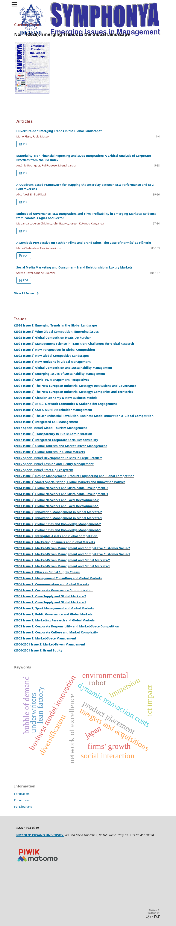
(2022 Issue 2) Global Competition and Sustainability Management (63, 368)
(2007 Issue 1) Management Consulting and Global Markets (58, 578)
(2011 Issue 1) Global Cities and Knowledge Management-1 (57, 530)
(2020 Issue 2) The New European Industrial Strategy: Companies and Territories (73, 392)
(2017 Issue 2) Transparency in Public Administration (53, 434)
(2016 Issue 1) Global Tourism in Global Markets (49, 452)
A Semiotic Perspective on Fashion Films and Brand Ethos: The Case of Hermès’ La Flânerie (83, 243)
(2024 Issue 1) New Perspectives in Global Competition (54, 350)
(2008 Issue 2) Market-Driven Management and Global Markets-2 (62, 560)
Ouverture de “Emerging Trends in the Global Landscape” (59, 131)
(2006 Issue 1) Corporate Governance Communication (53, 590)
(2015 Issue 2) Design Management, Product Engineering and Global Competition (74, 476)
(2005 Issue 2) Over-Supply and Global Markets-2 (50, 596)
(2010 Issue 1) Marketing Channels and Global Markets (54, 542)
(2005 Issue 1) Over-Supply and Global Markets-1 (50, 602)
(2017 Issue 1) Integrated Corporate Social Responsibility (56, 440)
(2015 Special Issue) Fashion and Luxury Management (54, 464)
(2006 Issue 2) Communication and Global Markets (51, 584)
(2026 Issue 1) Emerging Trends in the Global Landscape (56, 325)
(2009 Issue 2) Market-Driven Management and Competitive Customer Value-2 (72, 548)
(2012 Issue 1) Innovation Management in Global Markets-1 (58, 518)
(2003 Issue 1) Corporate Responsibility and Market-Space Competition (66, 626)
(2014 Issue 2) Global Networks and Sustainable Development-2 (61, 488)
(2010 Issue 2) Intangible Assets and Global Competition (56, 536)
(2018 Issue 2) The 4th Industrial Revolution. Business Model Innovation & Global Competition (83, 416)
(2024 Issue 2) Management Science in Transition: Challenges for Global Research (74, 344)
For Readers (21, 794)
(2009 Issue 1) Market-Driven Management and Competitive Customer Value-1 (72, 554)
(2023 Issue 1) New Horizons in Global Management (52, 362)
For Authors (21, 800)
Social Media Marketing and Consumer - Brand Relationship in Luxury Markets (74, 267)
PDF (25, 144)
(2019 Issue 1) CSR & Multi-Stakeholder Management (53, 410)
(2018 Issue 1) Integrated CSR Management (46, 422)
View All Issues (24, 293)
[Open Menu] (14, 4)
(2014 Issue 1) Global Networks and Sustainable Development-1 (61, 494)
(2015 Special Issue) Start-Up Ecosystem (43, 470)
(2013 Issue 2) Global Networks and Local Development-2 (56, 500)
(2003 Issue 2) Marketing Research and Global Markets (54, 620)
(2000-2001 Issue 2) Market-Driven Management (49, 644)
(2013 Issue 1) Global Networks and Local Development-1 (56, 506)
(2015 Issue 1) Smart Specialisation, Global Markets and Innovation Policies (69, 482)
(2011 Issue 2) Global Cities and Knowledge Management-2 (57, 524)
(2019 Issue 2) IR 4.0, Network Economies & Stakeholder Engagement (65, 404)
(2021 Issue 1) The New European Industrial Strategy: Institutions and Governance (75, 386)
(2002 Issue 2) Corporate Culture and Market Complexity (56, 632)
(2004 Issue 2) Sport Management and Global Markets (54, 608)
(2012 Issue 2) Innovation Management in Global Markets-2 (58, 512)
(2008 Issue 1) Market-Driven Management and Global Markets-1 (62, 566)
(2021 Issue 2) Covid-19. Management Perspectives (51, 380)
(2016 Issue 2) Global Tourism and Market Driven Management (60, 446)
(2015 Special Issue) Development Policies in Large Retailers (58, 458)
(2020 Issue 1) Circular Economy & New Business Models (55, 398)
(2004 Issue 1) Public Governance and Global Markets (53, 614)
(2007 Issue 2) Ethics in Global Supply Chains (47, 572)
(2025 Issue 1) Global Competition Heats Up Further (52, 338)
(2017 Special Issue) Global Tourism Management (50, 428)
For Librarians (23, 807)
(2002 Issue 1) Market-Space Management (45, 638)
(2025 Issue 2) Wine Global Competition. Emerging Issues (56, 332)
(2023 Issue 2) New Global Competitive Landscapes (51, 356)
